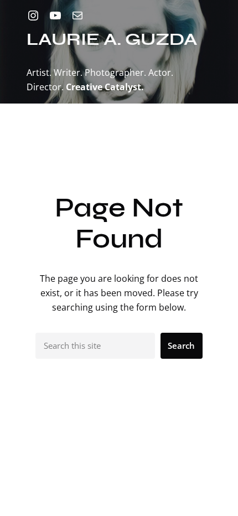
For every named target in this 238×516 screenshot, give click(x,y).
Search (181, 345)
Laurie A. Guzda (112, 39)
